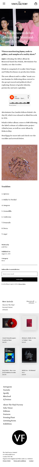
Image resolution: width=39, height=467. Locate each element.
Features (6, 414)
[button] (6, 3)
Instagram (7, 387)
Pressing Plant (9, 417)
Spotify (6, 393)
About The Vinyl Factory (13, 405)
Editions (6, 411)
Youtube (6, 390)
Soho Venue (8, 408)
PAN (3, 59)
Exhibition (7, 424)
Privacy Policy (7, 461)
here (8, 135)
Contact (31, 461)
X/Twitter (7, 399)
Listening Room (9, 420)
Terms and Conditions (20, 461)
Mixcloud (7, 396)
